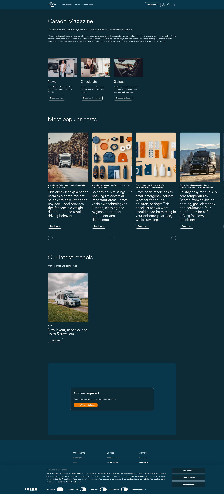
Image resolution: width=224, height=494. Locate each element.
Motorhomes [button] (66, 4)
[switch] (83, 489)
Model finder (112, 462)
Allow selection (188, 478)
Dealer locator (113, 458)
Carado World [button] (87, 4)
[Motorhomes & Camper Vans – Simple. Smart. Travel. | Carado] (52, 4)
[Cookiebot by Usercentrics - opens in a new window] (31, 489)
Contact (142, 458)
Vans (75, 462)
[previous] (50, 238)
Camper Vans (78, 458)
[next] (174, 238)
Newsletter (144, 462)
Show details (137, 489)
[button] (168, 4)
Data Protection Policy (71, 482)
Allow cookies (188, 471)
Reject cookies (189, 484)
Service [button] (77, 4)
